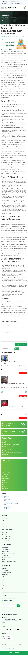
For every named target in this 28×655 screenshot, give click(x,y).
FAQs (3, 583)
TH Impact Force (7, 507)
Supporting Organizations (9, 501)
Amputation (4, 466)
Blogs (3, 559)
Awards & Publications (9, 506)
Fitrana (3, 486)
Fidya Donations (6, 526)
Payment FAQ (5, 585)
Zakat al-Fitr (5, 524)
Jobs (5, 504)
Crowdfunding (5, 474)
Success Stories (6, 557)
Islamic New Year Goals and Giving (10, 444)
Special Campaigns (6, 538)
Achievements (5, 464)
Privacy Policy (5, 587)
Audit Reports (7, 508)
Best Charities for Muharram (9, 446)
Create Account (18, 3)
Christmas (4, 470)
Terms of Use (5, 589)
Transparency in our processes (11, 503)
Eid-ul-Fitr (4, 482)
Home (2, 17)
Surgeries (4, 534)
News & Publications (7, 572)
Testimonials (5, 555)
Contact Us (6, 496)
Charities (4, 468)
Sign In (11, 3)
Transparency (5, 549)
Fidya (3, 484)
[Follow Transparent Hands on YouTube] (18, 629)
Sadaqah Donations (7, 522)
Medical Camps (6, 540)
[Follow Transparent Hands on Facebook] (3, 629)
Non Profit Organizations (10, 17)
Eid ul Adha (4, 480)
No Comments (13, 36)
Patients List (5, 532)
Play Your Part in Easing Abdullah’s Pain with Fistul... (13, 406)
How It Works (5, 547)
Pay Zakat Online (6, 520)
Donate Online (5, 478)
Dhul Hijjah (4, 476)
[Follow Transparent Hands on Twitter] (10, 629)
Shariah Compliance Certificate (10, 561)
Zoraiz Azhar (21, 36)
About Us (6, 497)
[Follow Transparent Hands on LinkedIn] (14, 629)
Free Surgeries (5, 488)
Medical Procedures (7, 536)
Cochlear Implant (6, 472)
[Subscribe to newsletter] (18, 605)
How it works (7, 499)
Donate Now (23, 372)
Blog (5, 500)
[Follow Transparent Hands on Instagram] (7, 629)
